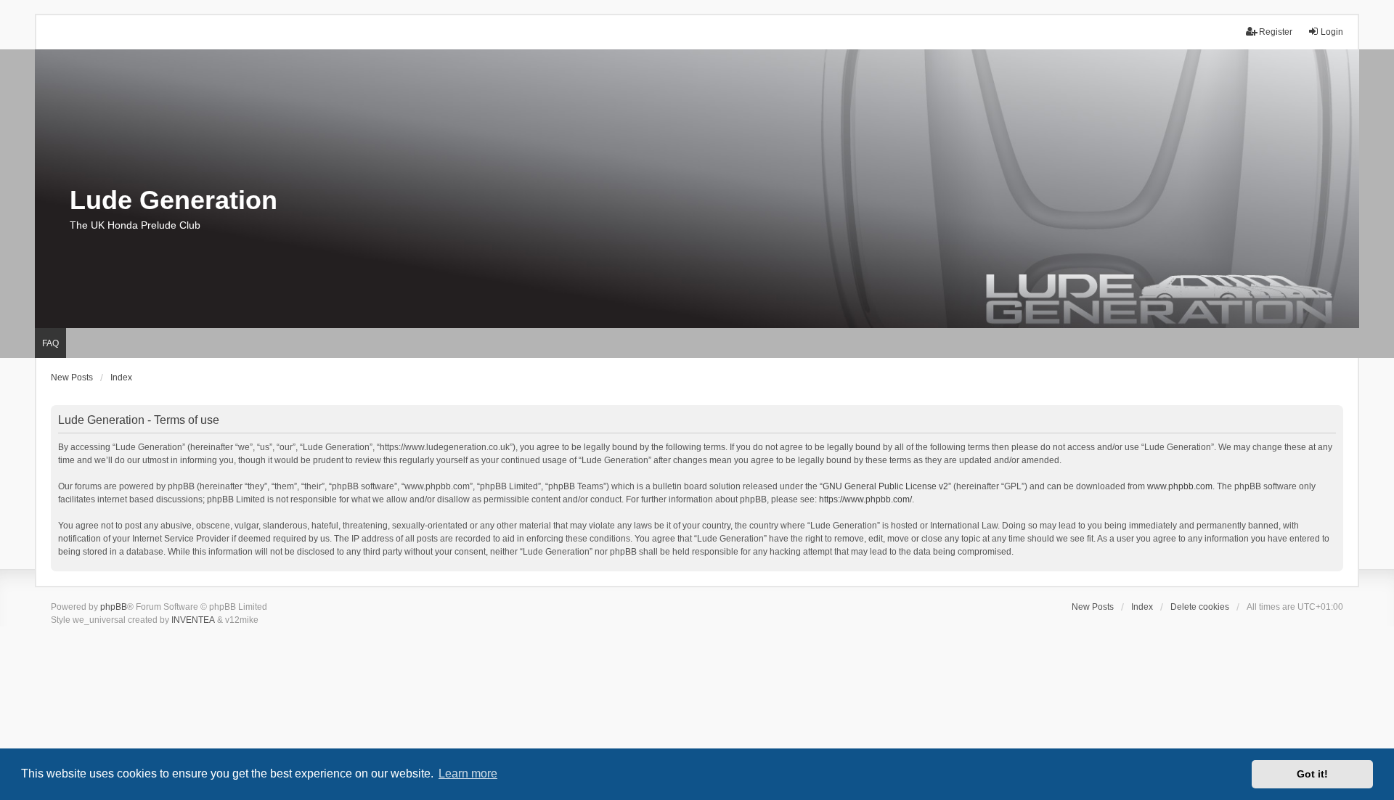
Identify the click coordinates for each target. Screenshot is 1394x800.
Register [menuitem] (1275, 32)
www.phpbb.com (1179, 486)
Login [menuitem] (1332, 32)
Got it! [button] (1312, 774)
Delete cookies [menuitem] (1199, 607)
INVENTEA (193, 620)
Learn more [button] (468, 773)
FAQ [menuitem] (50, 343)
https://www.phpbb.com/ (865, 499)
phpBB (113, 607)
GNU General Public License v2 (885, 486)
